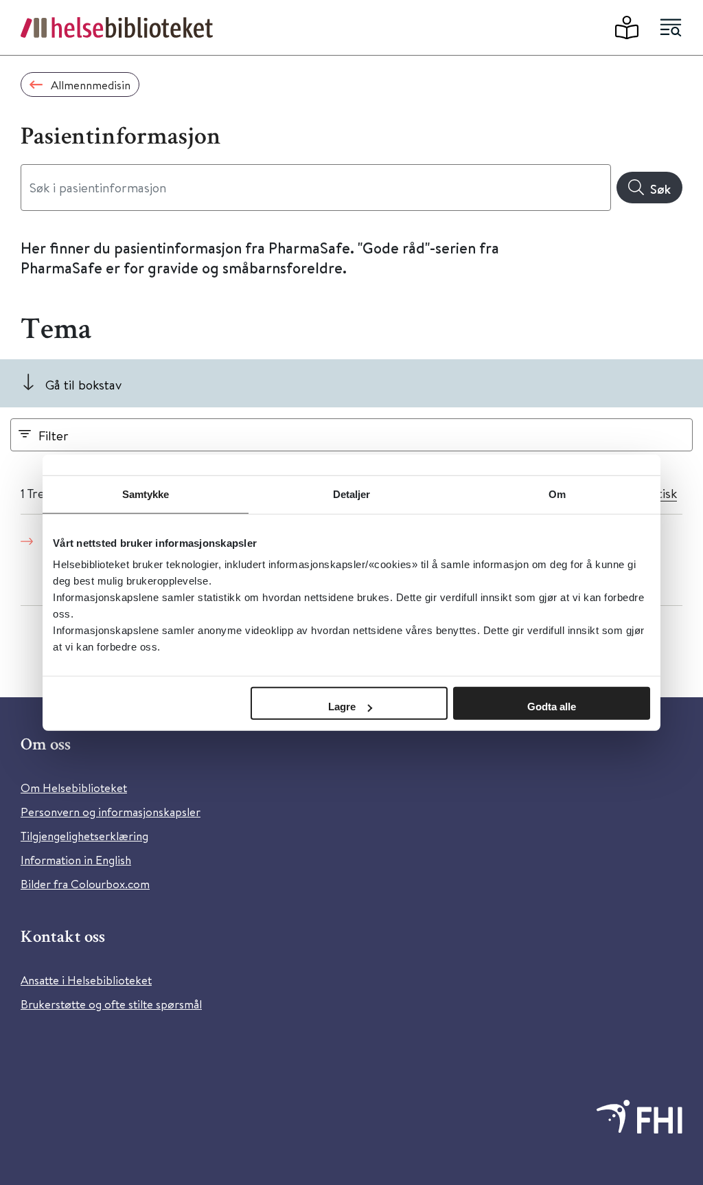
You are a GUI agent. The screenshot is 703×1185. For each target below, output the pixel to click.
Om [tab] (557, 493)
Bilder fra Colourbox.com (85, 884)
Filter (53, 435)
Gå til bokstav (83, 384)
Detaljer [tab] (352, 493)
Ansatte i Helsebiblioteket (86, 980)
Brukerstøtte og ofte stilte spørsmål (111, 1004)
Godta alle (551, 706)
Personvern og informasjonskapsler (110, 812)
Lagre (342, 706)
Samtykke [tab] (146, 493)
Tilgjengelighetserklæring (84, 836)
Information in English (76, 860)
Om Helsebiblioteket (74, 787)
